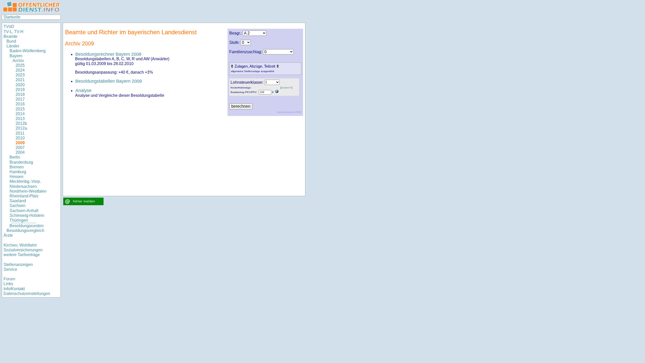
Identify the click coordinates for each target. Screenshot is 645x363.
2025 (20, 65)
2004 (20, 152)
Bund (11, 41)
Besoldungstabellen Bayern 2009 (108, 81)
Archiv (18, 60)
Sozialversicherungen (23, 250)
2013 (20, 118)
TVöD (9, 26)
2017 (20, 99)
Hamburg (18, 172)
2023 (20, 75)
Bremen (17, 167)
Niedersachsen (23, 186)
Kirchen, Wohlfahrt (20, 245)
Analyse (83, 90)
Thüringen (19, 220)
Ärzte (8, 235)
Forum (9, 279)
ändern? (286, 87)
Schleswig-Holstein (27, 215)
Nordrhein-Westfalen (28, 191)
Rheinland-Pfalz (24, 196)
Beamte (10, 36)
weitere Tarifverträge (22, 255)
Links (8, 284)
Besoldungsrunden (27, 226)
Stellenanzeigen (18, 264)
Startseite (12, 17)
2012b (21, 123)
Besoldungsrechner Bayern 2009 (108, 54)
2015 (20, 109)
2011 (20, 133)
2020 (20, 85)
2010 (20, 138)
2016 (20, 104)
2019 (20, 89)
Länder (13, 46)
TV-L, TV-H (13, 31)
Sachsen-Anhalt (24, 210)
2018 (20, 94)
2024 (20, 70)
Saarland (18, 201)
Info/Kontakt (14, 289)
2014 (20, 114)
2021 (20, 80)
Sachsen (17, 205)
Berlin (15, 157)
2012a (21, 128)
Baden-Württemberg (28, 51)
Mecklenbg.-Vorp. (25, 181)
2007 (20, 147)
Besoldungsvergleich (25, 230)
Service (10, 269)
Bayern (16, 56)
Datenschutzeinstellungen (27, 293)
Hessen (16, 176)
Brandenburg (21, 162)
